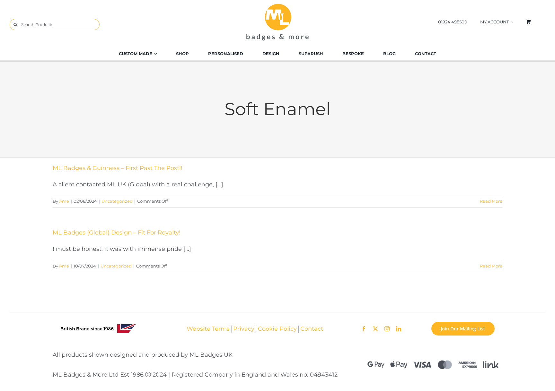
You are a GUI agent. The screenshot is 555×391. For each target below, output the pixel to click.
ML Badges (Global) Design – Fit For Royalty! (117, 232)
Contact (311, 328)
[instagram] (387, 328)
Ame (64, 201)
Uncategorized (117, 201)
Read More (491, 201)
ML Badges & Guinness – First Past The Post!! (117, 168)
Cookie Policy (277, 328)
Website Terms (208, 328)
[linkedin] (398, 328)
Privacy (243, 328)
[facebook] (363, 328)
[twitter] (375, 328)
